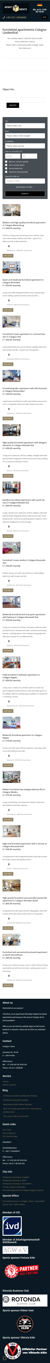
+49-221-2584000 (15, 17)
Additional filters (24, 187)
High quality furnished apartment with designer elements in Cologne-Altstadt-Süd (25, 444)
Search (25, 194)
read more (8, 256)
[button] (4, 1358)
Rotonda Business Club (16, 1290)
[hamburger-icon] (44, 17)
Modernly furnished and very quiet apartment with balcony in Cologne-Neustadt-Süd (24, 615)
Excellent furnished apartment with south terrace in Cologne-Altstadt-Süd (24, 501)
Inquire (13, 105)
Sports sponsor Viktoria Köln (19, 1337)
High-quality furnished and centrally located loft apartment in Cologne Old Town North (25, 899)
